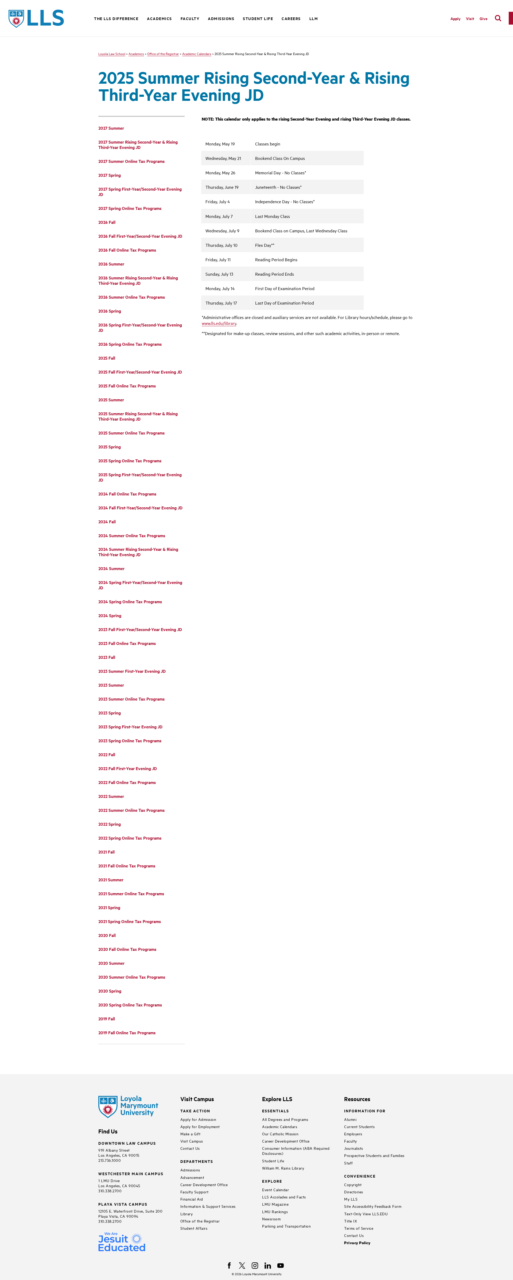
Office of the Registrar (163, 53)
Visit (470, 18)
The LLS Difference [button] (116, 18)
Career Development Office (204, 1184)
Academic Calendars (196, 53)
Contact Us (190, 1148)
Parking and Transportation (286, 1225)
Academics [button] (159, 18)
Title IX (350, 1220)
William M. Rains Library (283, 1167)
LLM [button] (313, 18)
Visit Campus (191, 1140)
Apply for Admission (198, 1119)
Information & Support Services (208, 1206)
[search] (498, 18)
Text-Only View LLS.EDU (366, 1213)
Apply (455, 18)
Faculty (350, 1140)
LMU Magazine (275, 1203)
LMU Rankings (275, 1211)
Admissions (190, 1169)
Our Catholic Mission (280, 1133)
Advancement (192, 1177)
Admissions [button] (221, 18)
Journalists (353, 1148)
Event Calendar (275, 1189)
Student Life (273, 1160)
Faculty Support (194, 1191)
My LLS (350, 1198)
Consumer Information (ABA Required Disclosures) (295, 1151)
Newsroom (271, 1218)
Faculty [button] (190, 18)
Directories (353, 1191)
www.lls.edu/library (219, 323)
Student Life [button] (258, 18)
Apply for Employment (200, 1126)
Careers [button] (291, 18)
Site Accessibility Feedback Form (372, 1206)
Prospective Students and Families (374, 1155)
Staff (348, 1162)
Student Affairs (194, 1228)
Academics (136, 53)
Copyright (353, 1184)
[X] (242, 1265)
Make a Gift (190, 1133)
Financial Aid (191, 1198)
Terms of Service (358, 1228)
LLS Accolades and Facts (284, 1196)
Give (483, 18)
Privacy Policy (357, 1242)
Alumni (350, 1119)
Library (186, 1213)
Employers (353, 1133)
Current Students (359, 1126)
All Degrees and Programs (285, 1119)
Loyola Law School (111, 53)
